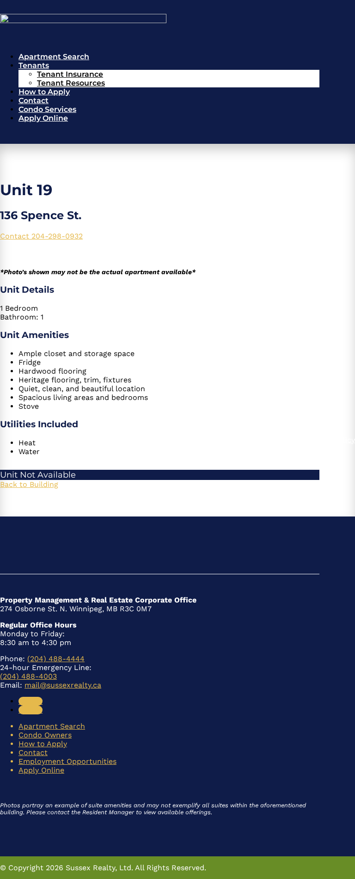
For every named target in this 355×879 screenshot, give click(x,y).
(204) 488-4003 (28, 676)
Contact (33, 100)
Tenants (33, 65)
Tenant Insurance (70, 74)
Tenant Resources (71, 83)
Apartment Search (53, 56)
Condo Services (47, 109)
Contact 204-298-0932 (41, 236)
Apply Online (43, 118)
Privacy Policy (330, 439)
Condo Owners (45, 735)
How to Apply (44, 91)
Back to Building (29, 484)
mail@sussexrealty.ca (62, 685)
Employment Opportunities (67, 761)
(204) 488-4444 (56, 658)
